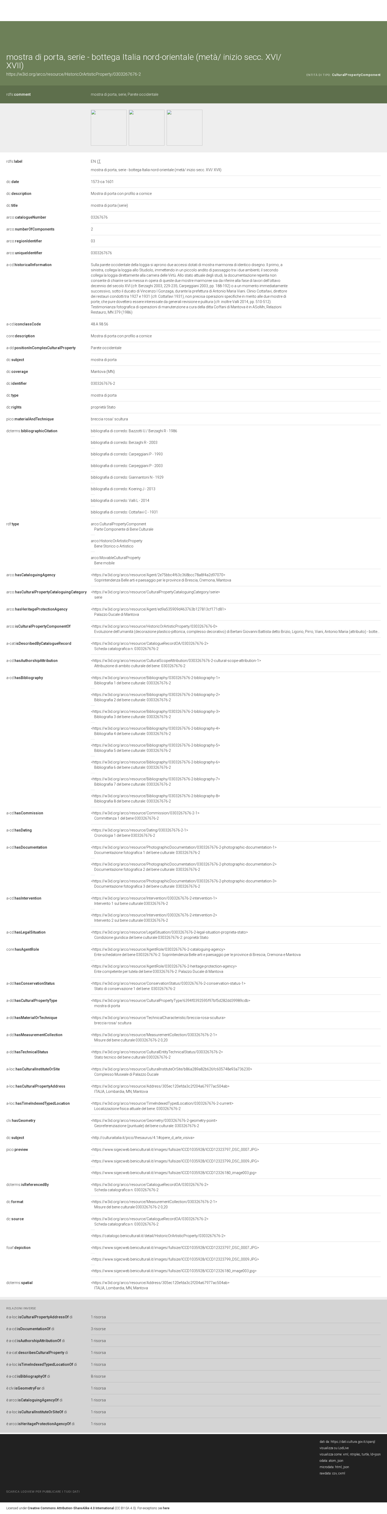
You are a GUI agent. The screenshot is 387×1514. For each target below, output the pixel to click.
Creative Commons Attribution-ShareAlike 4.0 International (71, 1508)
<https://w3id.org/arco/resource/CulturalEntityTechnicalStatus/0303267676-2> (157, 1054)
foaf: (18, 1248)
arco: (26, 217)
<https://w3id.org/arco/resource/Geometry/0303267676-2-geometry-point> (154, 1123)
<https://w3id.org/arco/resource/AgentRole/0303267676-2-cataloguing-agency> (196, 952)
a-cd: (29, 265)
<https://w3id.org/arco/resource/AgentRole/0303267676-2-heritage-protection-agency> (164, 969)
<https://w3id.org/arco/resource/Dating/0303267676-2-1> (139, 833)
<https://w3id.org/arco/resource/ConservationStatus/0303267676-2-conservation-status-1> (168, 986)
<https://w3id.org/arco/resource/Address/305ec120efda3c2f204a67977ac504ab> (160, 1089)
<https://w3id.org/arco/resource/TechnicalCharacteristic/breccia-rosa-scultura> (158, 1020)
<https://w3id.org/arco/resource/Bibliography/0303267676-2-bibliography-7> (155, 781)
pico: (30, 419)
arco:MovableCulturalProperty (116, 560)
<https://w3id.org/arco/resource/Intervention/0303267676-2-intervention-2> (154, 917)
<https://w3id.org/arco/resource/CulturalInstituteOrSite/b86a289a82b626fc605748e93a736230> (171, 1071)
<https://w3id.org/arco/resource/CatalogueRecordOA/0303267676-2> (150, 646)
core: (20, 336)
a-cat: (38, 643)
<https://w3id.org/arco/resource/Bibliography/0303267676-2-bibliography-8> (155, 798)
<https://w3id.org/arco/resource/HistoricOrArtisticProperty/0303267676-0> (236, 629)
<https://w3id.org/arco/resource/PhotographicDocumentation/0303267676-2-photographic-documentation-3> (184, 883)
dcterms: (31, 431)
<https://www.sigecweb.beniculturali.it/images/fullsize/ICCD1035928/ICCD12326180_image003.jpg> (174, 1173)
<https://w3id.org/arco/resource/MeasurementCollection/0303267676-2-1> (154, 1037)
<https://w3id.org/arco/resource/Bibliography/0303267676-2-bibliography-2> (155, 697)
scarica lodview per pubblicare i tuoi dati (43, 1491)
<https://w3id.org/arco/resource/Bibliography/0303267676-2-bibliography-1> (155, 680)
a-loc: (33, 1069)
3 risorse (98, 1329)
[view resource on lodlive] (378, 34)
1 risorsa (98, 1317)
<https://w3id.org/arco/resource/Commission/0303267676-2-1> (145, 815)
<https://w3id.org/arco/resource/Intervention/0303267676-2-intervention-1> (154, 901)
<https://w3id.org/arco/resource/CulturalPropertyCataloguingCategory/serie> (155, 594)
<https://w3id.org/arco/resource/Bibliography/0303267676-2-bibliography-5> (155, 748)
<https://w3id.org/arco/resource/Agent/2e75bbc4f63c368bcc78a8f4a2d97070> (161, 577)
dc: (12, 182)
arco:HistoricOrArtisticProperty (116, 543)
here (166, 1508)
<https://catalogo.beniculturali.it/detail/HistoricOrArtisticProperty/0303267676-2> (158, 1236)
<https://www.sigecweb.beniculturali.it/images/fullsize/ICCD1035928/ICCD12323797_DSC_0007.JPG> (175, 1149)
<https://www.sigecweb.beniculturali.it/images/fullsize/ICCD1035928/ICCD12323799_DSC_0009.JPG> (175, 1161)
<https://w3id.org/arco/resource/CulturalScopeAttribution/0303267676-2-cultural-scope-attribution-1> (176, 663)
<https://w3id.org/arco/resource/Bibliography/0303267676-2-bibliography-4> (155, 731)
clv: (20, 1120)
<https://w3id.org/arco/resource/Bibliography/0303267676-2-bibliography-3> (155, 714)
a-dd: (41, 348)
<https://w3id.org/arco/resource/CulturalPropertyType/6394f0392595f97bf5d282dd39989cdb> (170, 1003)
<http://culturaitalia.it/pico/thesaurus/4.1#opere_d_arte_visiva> (143, 1138)
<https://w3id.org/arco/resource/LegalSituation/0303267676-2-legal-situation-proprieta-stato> (169, 935)
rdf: (12, 524)
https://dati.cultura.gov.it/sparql (353, 1442)
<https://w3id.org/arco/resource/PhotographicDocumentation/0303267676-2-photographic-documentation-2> (184, 867)
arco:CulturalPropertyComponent (122, 526)
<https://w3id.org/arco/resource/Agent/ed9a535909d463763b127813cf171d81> (158, 612)
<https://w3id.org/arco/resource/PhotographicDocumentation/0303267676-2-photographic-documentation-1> (184, 850)
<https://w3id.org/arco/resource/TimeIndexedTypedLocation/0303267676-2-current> (162, 1106)
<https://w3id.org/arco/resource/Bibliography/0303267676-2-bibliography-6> (155, 765)
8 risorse (98, 1376)
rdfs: (18, 94)
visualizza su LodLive (334, 1448)
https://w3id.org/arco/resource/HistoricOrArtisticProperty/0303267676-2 (73, 74)
